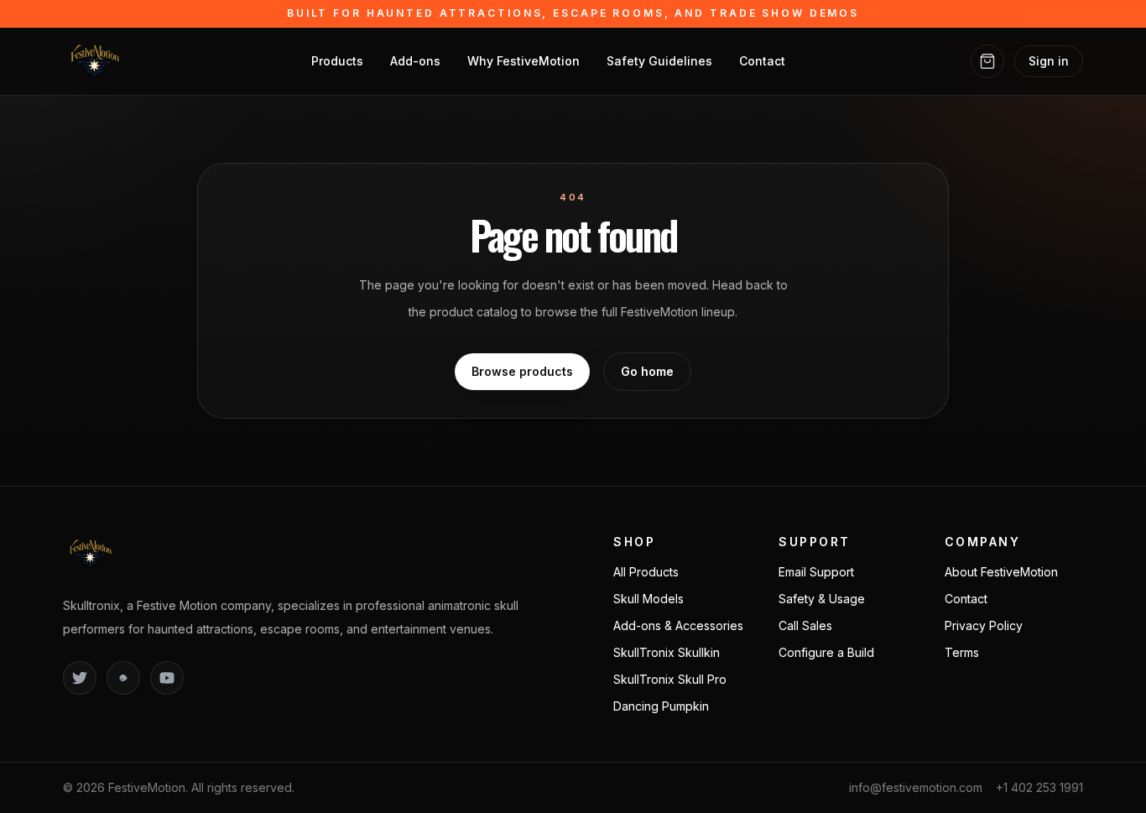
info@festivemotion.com (915, 787)
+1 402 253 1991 (1039, 787)
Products (337, 61)
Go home (647, 371)
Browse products (522, 371)
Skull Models (648, 599)
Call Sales (805, 625)
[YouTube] (167, 678)
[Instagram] (123, 678)
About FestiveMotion (1001, 572)
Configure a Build (826, 652)
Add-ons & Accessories (678, 625)
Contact (762, 61)
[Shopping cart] (987, 61)
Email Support (816, 572)
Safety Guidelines (659, 61)
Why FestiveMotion (523, 61)
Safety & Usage (822, 599)
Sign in (1049, 61)
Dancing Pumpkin (661, 706)
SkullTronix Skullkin (666, 652)
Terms (962, 652)
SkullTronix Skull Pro (670, 679)
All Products (646, 572)
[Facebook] (79, 678)
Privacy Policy (984, 625)
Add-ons (415, 61)
